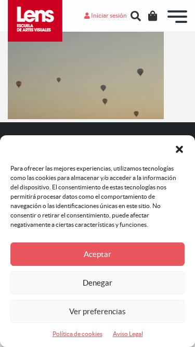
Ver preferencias (97, 311)
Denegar (97, 282)
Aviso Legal (128, 333)
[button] (179, 148)
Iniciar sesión (108, 15)
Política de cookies (77, 333)
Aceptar (97, 254)
